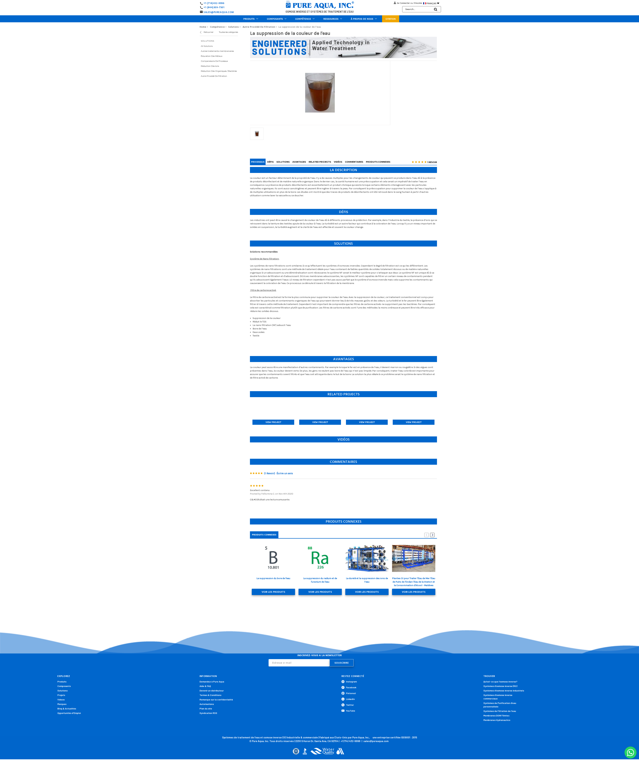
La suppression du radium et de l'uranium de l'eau (320, 580)
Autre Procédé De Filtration (214, 76)
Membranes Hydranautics (496, 720)
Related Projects (320, 162)
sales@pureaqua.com (376, 741)
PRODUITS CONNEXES (378, 162)
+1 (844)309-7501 (214, 7)
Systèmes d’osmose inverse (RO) (500, 686)
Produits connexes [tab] (264, 535)
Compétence (303, 18)
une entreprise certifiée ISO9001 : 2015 (395, 737)
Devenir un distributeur (212, 690)
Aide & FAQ (205, 686)
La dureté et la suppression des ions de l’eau (367, 580)
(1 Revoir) (269, 473)
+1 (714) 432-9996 (350, 741)
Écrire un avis (285, 473)
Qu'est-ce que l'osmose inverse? (500, 681)
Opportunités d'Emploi (69, 713)
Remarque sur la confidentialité (216, 699)
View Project (273, 422)
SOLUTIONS (283, 162)
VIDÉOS (338, 162)
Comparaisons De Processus (214, 61)
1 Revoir (432, 162)
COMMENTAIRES (354, 162)
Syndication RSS (208, 713)
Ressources (330, 18)
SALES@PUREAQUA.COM (219, 12)
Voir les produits (273, 592)
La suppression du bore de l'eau (273, 578)
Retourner (208, 32)
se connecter (403, 3)
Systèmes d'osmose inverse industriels (503, 690)
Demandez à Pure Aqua (212, 681)
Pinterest (351, 693)
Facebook (351, 687)
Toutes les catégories (228, 32)
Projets (61, 695)
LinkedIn (350, 699)
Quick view (273, 558)
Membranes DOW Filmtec (496, 715)
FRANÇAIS (432, 3)
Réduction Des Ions (210, 66)
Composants (275, 18)
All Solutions (207, 46)
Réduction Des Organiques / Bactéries (219, 71)
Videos (61, 699)
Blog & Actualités (66, 708)
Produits (249, 18)
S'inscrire (418, 3)
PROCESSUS (257, 162)
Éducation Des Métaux (211, 56)
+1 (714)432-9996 (214, 3)
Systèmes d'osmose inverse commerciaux (497, 697)
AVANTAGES (299, 162)
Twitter (350, 704)
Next (432, 535)
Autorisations (207, 704)
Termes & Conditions (210, 695)
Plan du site (206, 708)
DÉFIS (270, 162)
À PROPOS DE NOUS (362, 18)
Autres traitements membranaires (217, 51)
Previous (426, 535)
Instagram (351, 681)
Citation (391, 18)
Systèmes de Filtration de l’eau (499, 711)
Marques (61, 704)
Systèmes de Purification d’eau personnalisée (499, 705)
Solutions (62, 690)
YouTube (350, 710)
